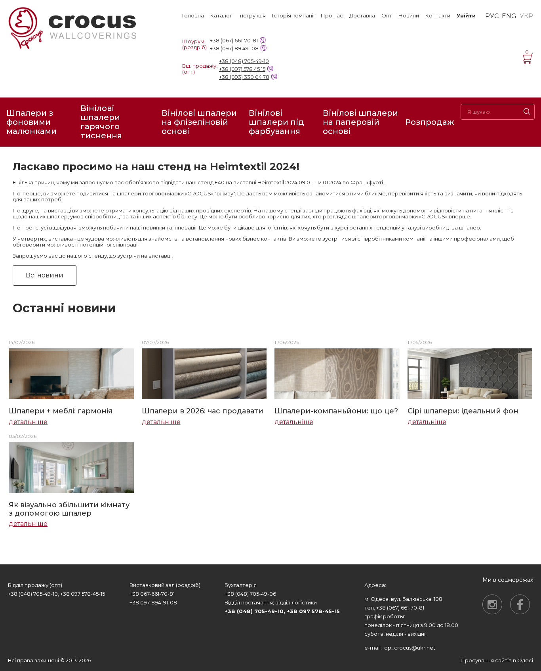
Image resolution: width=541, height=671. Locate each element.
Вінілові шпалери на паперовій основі (360, 122)
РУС (492, 16)
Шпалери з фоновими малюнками (31, 122)
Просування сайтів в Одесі (497, 660)
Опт (386, 16)
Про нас (332, 16)
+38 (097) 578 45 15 (242, 69)
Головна (193, 16)
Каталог (221, 16)
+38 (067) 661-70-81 (234, 40)
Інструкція (252, 16)
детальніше (28, 422)
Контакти (437, 16)
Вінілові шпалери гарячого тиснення (101, 122)
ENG (509, 16)
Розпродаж (429, 122)
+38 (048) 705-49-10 (244, 61)
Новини (408, 16)
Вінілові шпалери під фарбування (276, 122)
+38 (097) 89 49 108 (234, 48)
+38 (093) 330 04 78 (244, 77)
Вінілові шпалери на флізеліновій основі (199, 122)
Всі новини (44, 275)
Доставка (362, 16)
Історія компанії (293, 16)
